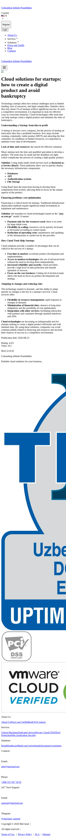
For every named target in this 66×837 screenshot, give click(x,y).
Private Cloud (42, 732)
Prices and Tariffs (15, 45)
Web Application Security (23, 735)
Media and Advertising (28, 745)
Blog (9, 48)
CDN (51, 732)
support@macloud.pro (12, 803)
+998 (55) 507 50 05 (11, 782)
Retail (4, 745)
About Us (12, 35)
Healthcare (12, 745)
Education (44, 745)
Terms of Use (7, 834)
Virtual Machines (9, 732)
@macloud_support (10, 818)
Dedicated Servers (26, 732)
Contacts (11, 51)
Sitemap (46, 834)
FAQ (34, 722)
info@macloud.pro (10, 766)
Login (4, 30)
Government (55, 745)
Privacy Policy (25, 834)
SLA (37, 834)
